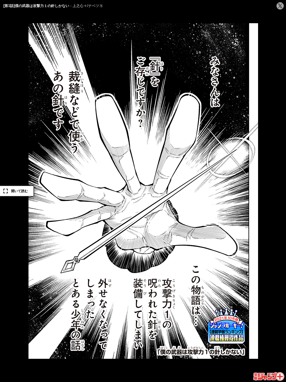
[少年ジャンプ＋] (269, 376)
